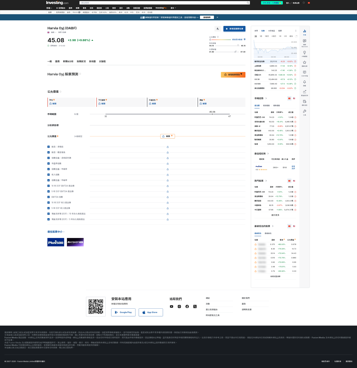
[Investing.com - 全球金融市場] (57, 3)
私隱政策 (337, 361)
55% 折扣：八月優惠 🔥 (272, 3)
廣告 (244, 304)
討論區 (102, 61)
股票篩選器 (148, 8)
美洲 (120, 12)
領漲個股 (266, 105)
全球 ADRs (103, 12)
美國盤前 (86, 12)
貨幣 (256, 31)
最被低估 (258, 233)
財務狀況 (81, 61)
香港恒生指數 (260, 61)
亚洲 (137, 12)
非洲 (143, 12)
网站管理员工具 (212, 315)
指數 (263, 31)
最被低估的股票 (262, 226)
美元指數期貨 (260, 88)
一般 (49, 61)
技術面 (92, 61)
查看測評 (293, 167)
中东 (132, 12)
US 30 (257, 79)
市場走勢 (259, 98)
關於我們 (246, 298)
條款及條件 (325, 361)
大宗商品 (271, 31)
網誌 (208, 298)
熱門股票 (259, 180)
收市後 (94, 12)
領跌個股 (276, 105)
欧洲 (126, 12)
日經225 (258, 75)
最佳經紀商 (260, 153)
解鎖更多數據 (237, 40)
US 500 (257, 84)
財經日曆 (136, 8)
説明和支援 (247, 309)
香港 (68, 12)
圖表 (57, 61)
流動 (208, 304)
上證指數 (258, 66)
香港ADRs (112, 12)
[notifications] (303, 2)
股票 (50, 12)
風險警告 (349, 361)
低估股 (149, 12)
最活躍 (257, 105)
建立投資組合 (212, 309)
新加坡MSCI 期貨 (261, 70)
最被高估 (268, 233)
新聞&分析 (68, 61)
